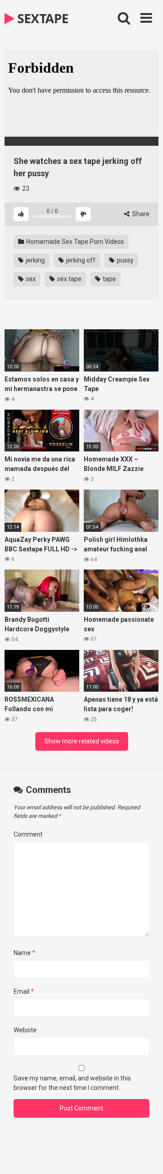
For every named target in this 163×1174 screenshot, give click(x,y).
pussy (124, 260)
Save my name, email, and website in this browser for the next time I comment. (72, 1083)
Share (140, 214)
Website (25, 1030)
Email (24, 991)
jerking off (80, 260)
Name (24, 952)
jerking (34, 260)
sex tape (69, 278)
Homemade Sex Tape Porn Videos (74, 241)
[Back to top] (146, 1155)
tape (108, 278)
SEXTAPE (41, 18)
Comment (28, 834)
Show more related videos (81, 741)
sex (30, 278)
